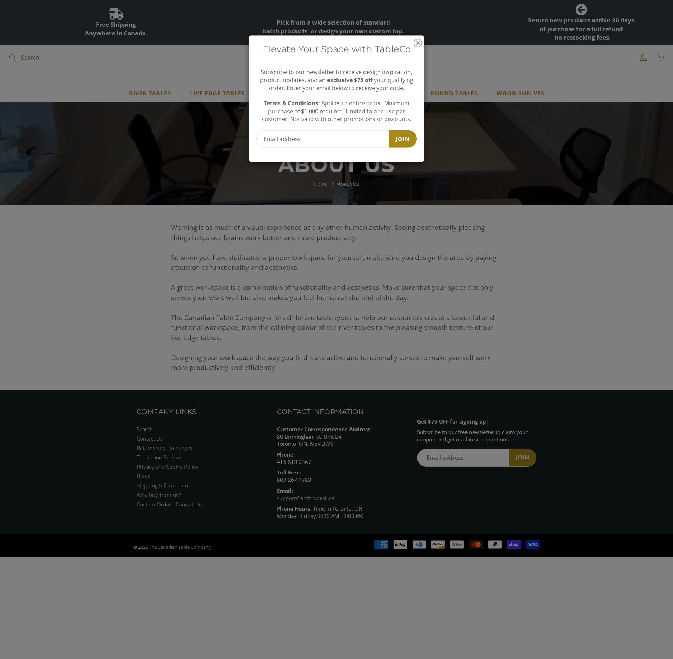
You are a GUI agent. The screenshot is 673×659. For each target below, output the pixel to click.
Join (403, 139)
